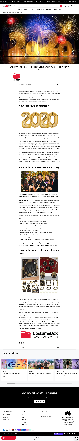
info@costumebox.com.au (46, 416)
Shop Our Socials (25, 424)
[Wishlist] (71, 6)
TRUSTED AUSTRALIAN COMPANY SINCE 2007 (24, 1)
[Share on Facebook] (55, 84)
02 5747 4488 (43, 414)
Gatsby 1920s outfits (47, 323)
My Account (5, 417)
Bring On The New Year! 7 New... (17, 12)
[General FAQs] (68, 6)
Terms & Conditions (6, 421)
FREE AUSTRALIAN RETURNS (60, 1)
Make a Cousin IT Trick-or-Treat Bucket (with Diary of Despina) (67, 374)
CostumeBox (26, 323)
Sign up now (39, 401)
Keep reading (5, 355)
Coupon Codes (6, 419)
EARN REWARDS (6, 1)
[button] (3, 6)
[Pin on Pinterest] (57, 84)
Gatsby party (37, 299)
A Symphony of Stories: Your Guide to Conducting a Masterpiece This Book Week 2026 (13, 375)
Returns (4, 415)
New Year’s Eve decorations (29, 161)
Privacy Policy (5, 422)
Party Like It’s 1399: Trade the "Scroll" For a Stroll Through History (40, 374)
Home (5, 12)
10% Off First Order (26, 419)
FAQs (23, 417)
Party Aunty (9, 12)
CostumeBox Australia (8, 433)
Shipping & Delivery (6, 414)
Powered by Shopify (16, 433)
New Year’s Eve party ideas (24, 91)
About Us (23, 414)
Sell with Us (24, 422)
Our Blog (23, 421)
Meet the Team (25, 415)
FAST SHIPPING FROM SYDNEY (43, 1)
